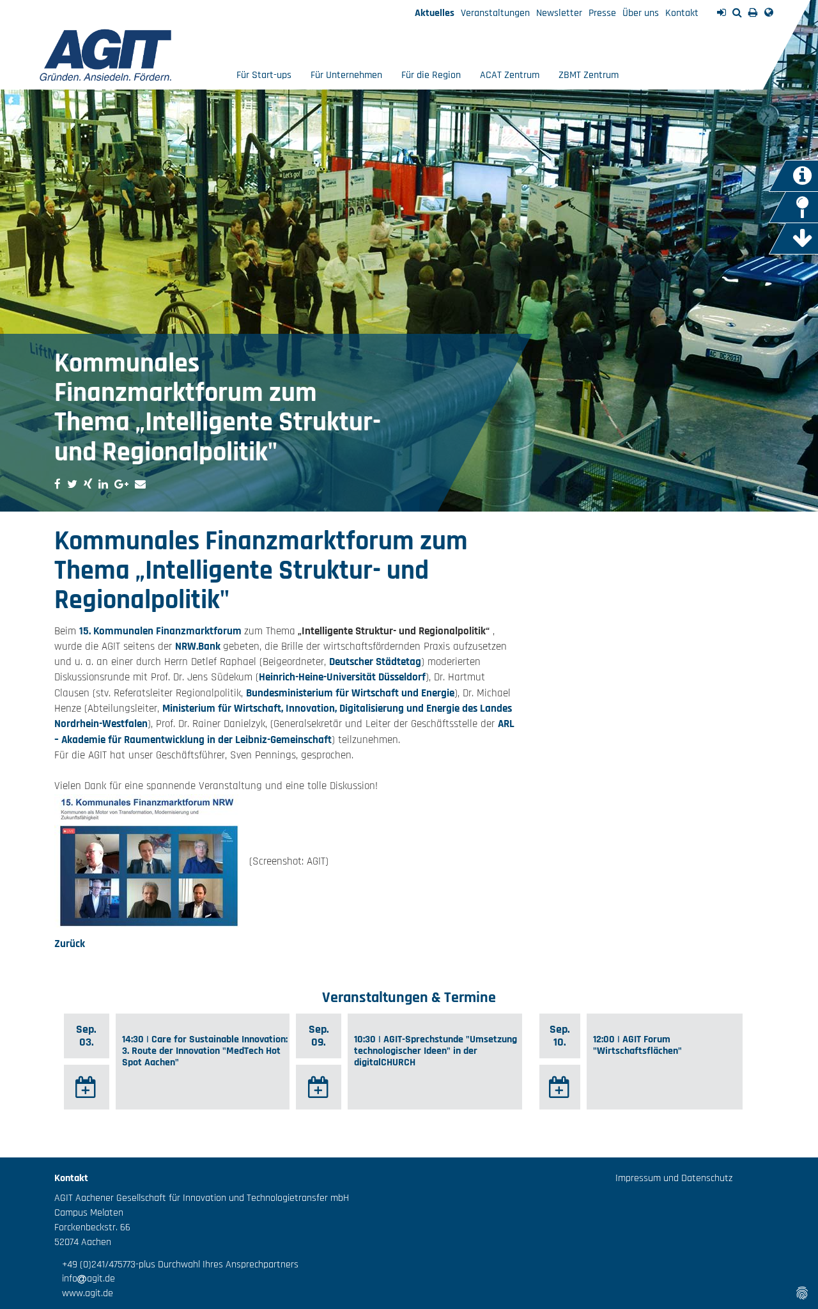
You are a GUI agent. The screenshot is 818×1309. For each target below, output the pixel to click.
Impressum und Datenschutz (673, 1178)
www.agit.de (83, 1293)
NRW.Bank (199, 646)
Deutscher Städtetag (375, 662)
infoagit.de (84, 1278)
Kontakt (681, 13)
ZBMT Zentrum (589, 75)
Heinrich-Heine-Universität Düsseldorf (342, 677)
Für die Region (431, 75)
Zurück (69, 944)
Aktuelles (434, 13)
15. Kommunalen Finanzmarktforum (161, 631)
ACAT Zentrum (509, 75)
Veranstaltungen (495, 13)
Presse (602, 13)
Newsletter (559, 13)
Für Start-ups (263, 75)
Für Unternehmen (346, 75)
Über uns (640, 13)
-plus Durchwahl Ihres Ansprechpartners (216, 1264)
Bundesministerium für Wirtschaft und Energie (350, 693)
